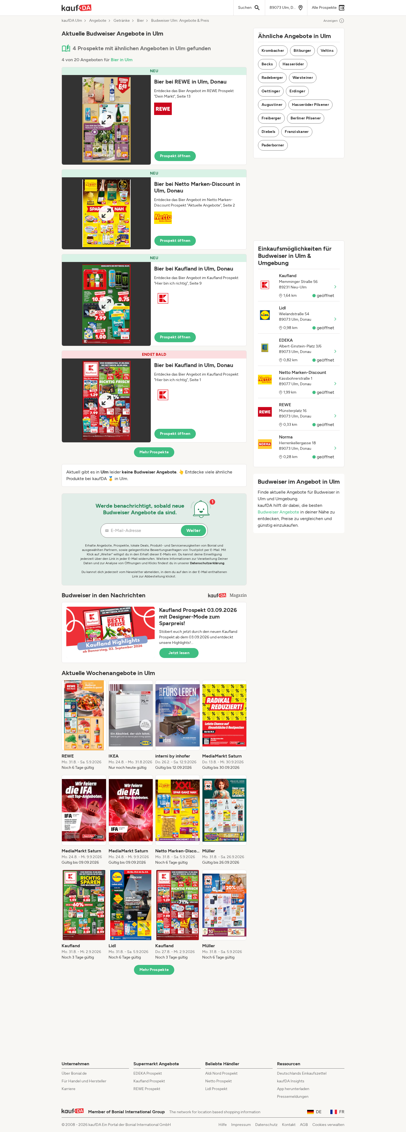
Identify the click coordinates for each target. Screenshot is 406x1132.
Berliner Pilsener (306, 118)
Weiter (193, 530)
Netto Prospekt (218, 1081)
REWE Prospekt (146, 1088)
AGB (304, 1124)
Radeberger (272, 77)
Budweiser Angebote (278, 512)
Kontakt (289, 1124)
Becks (267, 64)
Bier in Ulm (122, 59)
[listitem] (84, 725)
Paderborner (273, 145)
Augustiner (272, 104)
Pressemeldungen (293, 1096)
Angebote (97, 21)
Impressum (241, 1124)
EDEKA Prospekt (147, 1073)
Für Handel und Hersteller (84, 1081)
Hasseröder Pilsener (310, 104)
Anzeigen (330, 21)
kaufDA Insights (290, 1081)
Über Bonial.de (74, 1073)
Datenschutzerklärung (207, 563)
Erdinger (297, 91)
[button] (154, 116)
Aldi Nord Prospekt (221, 1073)
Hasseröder (293, 64)
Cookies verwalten (328, 1124)
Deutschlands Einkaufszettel (301, 1073)
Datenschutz (266, 1124)
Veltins (327, 50)
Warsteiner (302, 77)
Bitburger (302, 50)
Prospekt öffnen (175, 156)
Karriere (68, 1088)
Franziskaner (297, 131)
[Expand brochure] (106, 120)
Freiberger (271, 118)
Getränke (122, 21)
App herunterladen (293, 1088)
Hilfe (222, 1124)
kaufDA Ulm (72, 21)
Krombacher (273, 50)
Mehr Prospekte (154, 452)
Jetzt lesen (178, 653)
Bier (140, 21)
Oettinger (271, 91)
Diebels (268, 131)
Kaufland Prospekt (149, 1081)
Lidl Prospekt (216, 1088)
